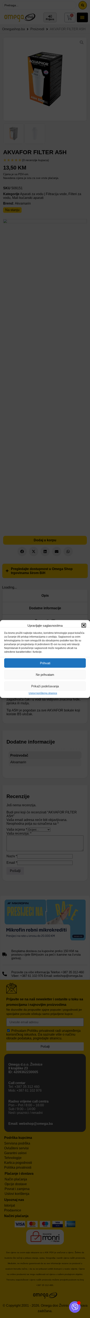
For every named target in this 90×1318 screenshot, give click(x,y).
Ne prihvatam (45, 674)
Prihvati (45, 663)
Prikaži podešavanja (45, 686)
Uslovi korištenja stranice (43, 693)
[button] (84, 625)
